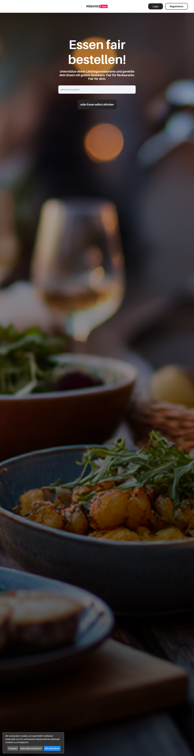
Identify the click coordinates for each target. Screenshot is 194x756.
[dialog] (33, 743)
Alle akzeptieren (52, 748)
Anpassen (12, 748)
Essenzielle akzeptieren (31, 748)
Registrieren (176, 6)
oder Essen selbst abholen (97, 104)
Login (155, 6)
